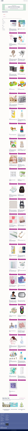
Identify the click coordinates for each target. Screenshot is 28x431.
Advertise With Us (2, 418)
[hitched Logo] (1, 424)
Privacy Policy (2, 419)
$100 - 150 (4, 22)
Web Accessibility (7, 417)
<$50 (3, 20)
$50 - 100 (4, 21)
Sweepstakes (2, 417)
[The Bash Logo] (4, 423)
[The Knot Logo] (1, 423)
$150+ (3, 23)
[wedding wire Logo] (3, 424)
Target (3, 26)
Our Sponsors (7, 418)
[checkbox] (2, 20)
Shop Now (4, 16)
